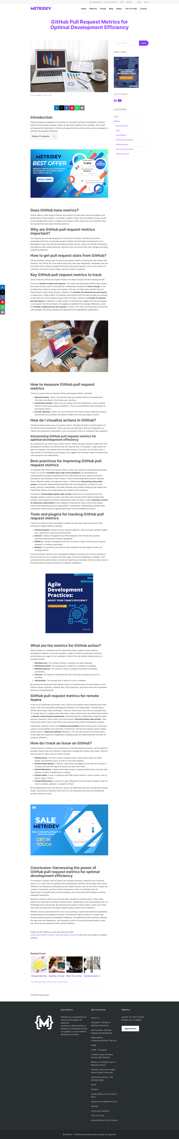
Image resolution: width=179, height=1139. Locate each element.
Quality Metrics (122, 144)
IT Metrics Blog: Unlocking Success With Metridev (102, 1055)
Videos (119, 9)
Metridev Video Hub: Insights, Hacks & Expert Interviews (103, 1071)
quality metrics (63, 982)
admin (39, 95)
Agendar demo (130, 1029)
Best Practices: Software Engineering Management (101, 1031)
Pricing (103, 9)
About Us (95, 1018)
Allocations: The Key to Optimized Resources (100, 1023)
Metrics (117, 121)
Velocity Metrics (122, 154)
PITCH (93, 1085)
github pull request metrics (43, 982)
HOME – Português (99, 1050)
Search (143, 43)
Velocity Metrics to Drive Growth (104, 1120)
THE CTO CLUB (97, 1116)
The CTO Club (131, 9)
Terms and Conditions (100, 1111)
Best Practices (122, 126)
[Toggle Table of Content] (53, 136)
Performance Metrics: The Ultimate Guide (102, 1078)
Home (83, 9)
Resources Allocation (124, 149)
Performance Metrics (124, 140)
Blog (111, 9)
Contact (143, 9)
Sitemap (94, 1106)
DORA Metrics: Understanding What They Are (103, 1039)
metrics (55, 982)
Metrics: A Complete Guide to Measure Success (103, 1063)
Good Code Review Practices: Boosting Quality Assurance (54, 935)
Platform (93, 9)
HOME (93, 1045)
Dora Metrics (121, 135)
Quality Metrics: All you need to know (104, 1095)
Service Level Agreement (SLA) (104, 1102)
